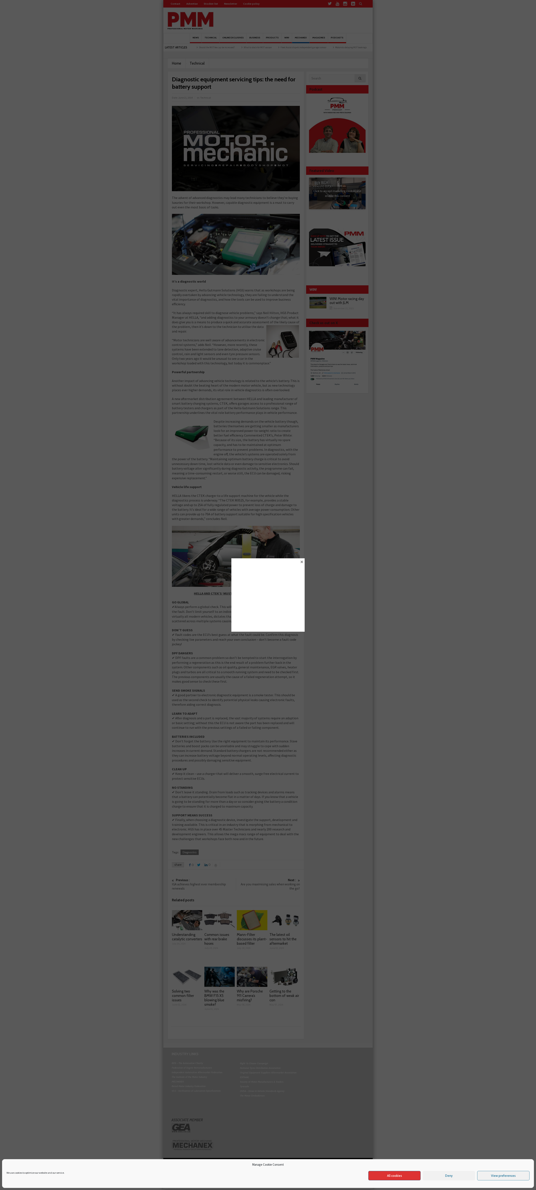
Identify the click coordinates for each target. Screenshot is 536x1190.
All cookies (394, 1176)
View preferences (503, 1176)
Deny (449, 1176)
